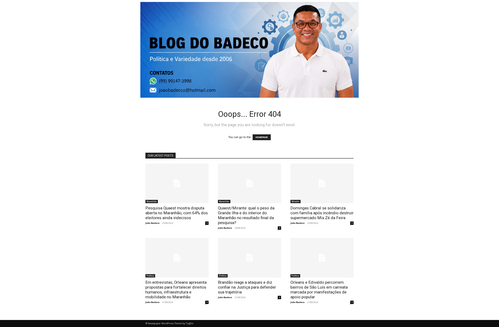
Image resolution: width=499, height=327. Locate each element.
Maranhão (152, 201)
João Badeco (152, 223)
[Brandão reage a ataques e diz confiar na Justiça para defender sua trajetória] (249, 257)
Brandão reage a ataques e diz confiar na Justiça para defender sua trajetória (247, 287)
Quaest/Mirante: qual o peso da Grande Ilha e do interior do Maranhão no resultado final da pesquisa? (246, 215)
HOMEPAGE (262, 137)
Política (150, 275)
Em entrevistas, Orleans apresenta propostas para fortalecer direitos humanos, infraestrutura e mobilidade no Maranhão (176, 289)
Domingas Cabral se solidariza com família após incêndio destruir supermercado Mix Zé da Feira (322, 213)
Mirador (295, 201)
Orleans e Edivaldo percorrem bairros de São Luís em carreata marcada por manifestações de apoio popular (319, 289)
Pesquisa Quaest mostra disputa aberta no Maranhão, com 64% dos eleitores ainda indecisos (176, 213)
